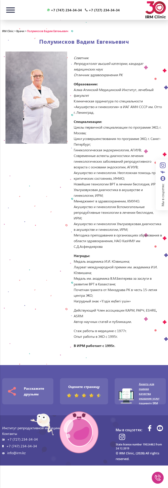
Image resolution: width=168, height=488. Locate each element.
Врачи (20, 31)
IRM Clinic (8, 31)
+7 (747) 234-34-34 (21, 446)
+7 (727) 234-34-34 (22, 439)
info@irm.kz (16, 452)
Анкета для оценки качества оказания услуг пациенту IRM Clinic (149, 396)
